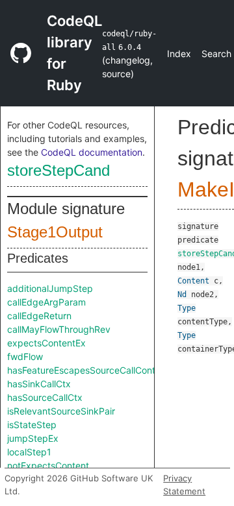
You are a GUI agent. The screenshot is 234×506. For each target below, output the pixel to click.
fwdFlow (25, 356)
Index (179, 53)
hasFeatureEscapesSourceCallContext (88, 370)
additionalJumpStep (50, 288)
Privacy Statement (184, 484)
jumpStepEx (32, 438)
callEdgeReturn (39, 315)
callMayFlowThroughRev (58, 329)
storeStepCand (58, 170)
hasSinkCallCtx (39, 383)
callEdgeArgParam (46, 301)
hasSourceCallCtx (45, 397)
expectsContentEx (46, 342)
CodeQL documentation (91, 152)
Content (193, 280)
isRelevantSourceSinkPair (61, 410)
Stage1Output (55, 232)
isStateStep (32, 424)
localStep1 (29, 451)
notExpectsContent (48, 465)
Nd (182, 294)
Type (186, 308)
